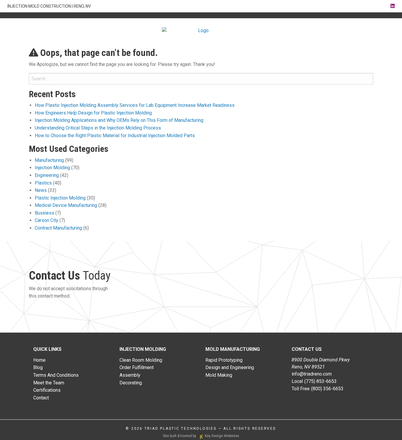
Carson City (46, 220)
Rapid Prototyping (223, 360)
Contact (41, 398)
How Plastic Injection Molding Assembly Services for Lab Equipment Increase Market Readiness (135, 105)
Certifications (47, 390)
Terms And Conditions (56, 375)
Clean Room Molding (140, 360)
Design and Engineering (229, 367)
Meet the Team (48, 383)
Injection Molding (52, 167)
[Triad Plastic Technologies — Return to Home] (201, 30)
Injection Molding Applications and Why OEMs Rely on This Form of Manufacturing (119, 120)
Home (39, 360)
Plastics (43, 183)
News (41, 190)
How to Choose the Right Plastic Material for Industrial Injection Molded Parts (115, 135)
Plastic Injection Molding (60, 198)
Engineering (47, 175)
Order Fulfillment (136, 367)
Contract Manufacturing (58, 228)
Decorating (130, 383)
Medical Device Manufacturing (66, 205)
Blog (38, 367)
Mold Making (218, 375)
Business (44, 213)
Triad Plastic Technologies (180, 428)
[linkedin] (393, 6)
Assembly (129, 375)
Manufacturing (49, 160)
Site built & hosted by (201, 436)
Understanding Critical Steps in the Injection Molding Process (98, 128)
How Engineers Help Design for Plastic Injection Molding (93, 113)
